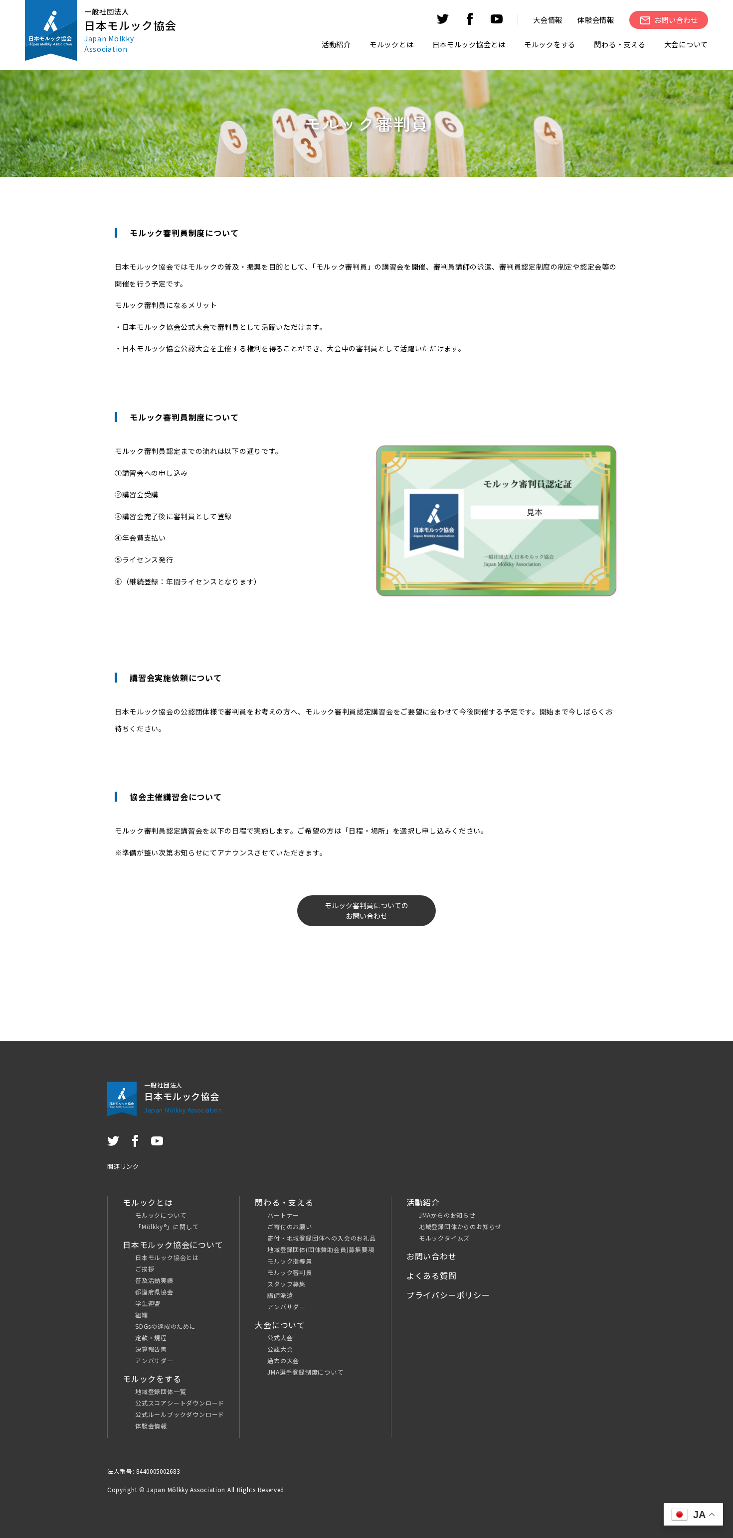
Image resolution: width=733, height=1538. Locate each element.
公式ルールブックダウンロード (179, 1414)
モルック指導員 (289, 1261)
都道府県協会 (154, 1291)
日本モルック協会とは (167, 1257)
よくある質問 (431, 1275)
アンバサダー (154, 1360)
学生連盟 (148, 1303)
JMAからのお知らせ (447, 1215)
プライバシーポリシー (448, 1295)
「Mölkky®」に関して (166, 1226)
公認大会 (280, 1349)
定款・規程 (151, 1337)
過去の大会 (283, 1360)
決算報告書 (151, 1349)
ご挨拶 (144, 1268)
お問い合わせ (431, 1256)
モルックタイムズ (444, 1238)
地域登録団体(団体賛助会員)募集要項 (320, 1249)
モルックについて (160, 1215)
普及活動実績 (154, 1280)
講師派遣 (280, 1295)
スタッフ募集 (286, 1283)
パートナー (283, 1215)
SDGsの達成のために (165, 1326)
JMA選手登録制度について (305, 1372)
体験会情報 (595, 19)
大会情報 (547, 19)
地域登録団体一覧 (160, 1391)
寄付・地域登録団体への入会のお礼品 (321, 1238)
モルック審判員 (289, 1272)
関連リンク (123, 1166)
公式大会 (280, 1337)
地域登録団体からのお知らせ (460, 1226)
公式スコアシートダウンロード (179, 1402)
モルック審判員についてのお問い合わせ (366, 910)
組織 (141, 1314)
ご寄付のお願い (289, 1226)
